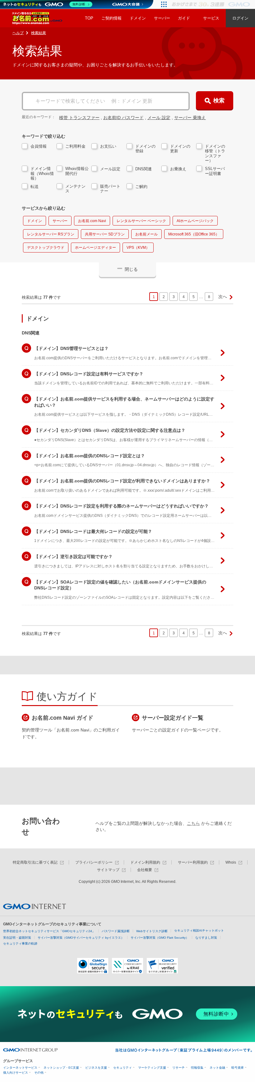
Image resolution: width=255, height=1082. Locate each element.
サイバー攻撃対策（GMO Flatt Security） (160, 937)
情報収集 (197, 1067)
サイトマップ (108, 870)
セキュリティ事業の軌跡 (20, 943)
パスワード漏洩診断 (116, 931)
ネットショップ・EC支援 (61, 1067)
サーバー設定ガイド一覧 (172, 718)
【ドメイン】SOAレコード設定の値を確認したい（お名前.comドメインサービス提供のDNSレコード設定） (133, 589)
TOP (89, 18)
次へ (222, 296)
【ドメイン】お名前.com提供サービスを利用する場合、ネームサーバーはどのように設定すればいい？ (133, 406)
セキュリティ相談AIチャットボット (199, 930)
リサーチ (178, 1067)
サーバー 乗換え (190, 117)
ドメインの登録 (145, 149)
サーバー (162, 18)
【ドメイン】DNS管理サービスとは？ (133, 353)
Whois (230, 863)
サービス (211, 18)
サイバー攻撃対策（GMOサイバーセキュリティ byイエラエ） (81, 937)
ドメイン (138, 18)
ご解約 (141, 186)
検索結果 (38, 33)
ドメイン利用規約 (145, 863)
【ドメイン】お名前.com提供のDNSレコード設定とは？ (133, 460)
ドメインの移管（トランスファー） (215, 153)
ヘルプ (18, 33)
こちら (193, 823)
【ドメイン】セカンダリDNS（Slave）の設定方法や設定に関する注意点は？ (133, 435)
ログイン (240, 18)
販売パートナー (110, 189)
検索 (219, 100)
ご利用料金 (75, 146)
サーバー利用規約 (193, 863)
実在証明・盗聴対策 (17, 937)
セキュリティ (122, 1067)
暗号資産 (237, 1067)
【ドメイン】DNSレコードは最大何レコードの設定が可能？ (133, 536)
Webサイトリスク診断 (152, 931)
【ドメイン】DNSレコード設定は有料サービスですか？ (133, 378)
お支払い (108, 146)
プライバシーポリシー (94, 863)
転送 (34, 186)
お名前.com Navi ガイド (62, 718)
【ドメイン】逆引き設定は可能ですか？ (133, 561)
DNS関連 (143, 169)
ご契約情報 (111, 18)
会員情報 (38, 146)
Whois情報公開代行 (77, 171)
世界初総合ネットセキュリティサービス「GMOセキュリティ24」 (49, 931)
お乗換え (178, 169)
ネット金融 (217, 1067)
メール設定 (110, 169)
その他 (39, 1072)
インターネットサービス (20, 1067)
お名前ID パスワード (123, 117)
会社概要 (144, 870)
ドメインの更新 (180, 149)
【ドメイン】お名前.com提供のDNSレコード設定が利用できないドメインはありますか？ (133, 485)
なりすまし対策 (206, 937)
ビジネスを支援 (96, 1067)
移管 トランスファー (79, 117)
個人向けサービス (15, 1072)
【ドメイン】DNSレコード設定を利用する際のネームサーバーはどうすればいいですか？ (133, 510)
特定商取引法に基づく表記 (35, 863)
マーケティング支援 (152, 1067)
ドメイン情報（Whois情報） (42, 173)
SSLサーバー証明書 (215, 171)
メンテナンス (75, 189)
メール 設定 (158, 117)
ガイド (184, 18)
